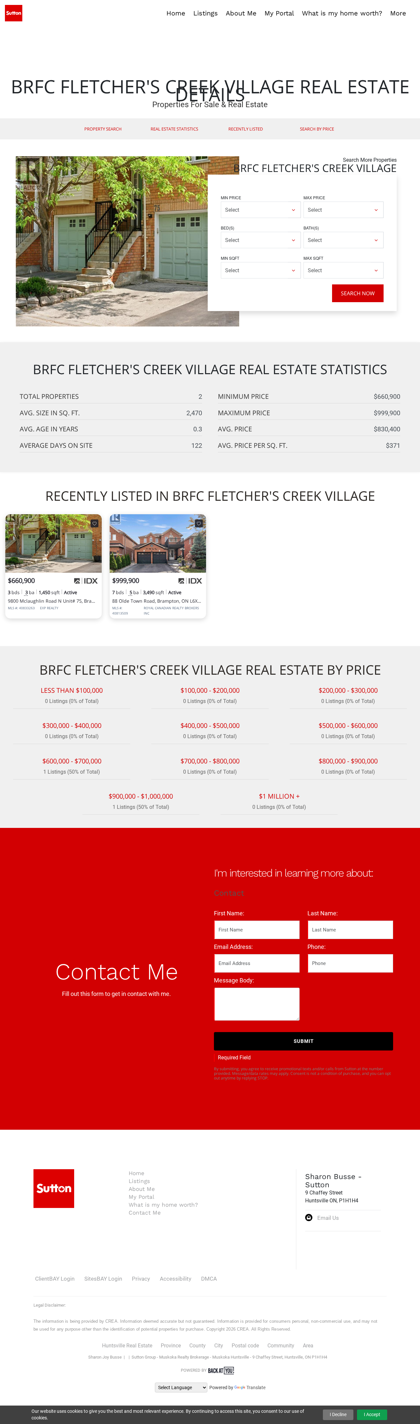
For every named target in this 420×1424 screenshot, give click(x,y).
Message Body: (234, 980)
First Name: (229, 913)
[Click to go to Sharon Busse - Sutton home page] (13, 13)
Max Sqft (313, 258)
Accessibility (175, 1278)
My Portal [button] (279, 13)
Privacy (141, 1278)
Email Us (328, 1218)
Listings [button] (205, 13)
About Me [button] (241, 13)
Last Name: (322, 913)
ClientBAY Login (54, 1278)
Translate (255, 1387)
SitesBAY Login (103, 1278)
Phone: (316, 946)
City (218, 1345)
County (197, 1345)
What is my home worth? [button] (342, 13)
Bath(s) (311, 227)
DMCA (209, 1278)
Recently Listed (245, 129)
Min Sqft (230, 258)
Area (308, 1345)
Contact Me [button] (145, 1212)
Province (171, 1345)
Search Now (358, 293)
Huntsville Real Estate (127, 1345)
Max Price (314, 197)
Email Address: (233, 946)
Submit (304, 1041)
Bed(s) (227, 227)
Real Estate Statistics (174, 129)
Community (280, 1345)
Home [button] (175, 13)
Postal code (245, 1345)
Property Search (103, 129)
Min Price (231, 197)
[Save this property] (94, 523)
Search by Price (317, 129)
